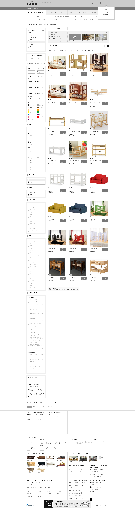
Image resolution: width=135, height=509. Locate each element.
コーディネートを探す (58, 12)
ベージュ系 (32, 109)
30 (51, 288)
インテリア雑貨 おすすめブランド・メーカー (98, 476)
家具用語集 (92, 491)
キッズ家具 (51, 34)
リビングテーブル (79, 443)
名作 (37, 394)
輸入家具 (37, 393)
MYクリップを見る (107, 16)
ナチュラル (32, 386)
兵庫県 (45, 487)
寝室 (89, 461)
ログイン (100, 5)
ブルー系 (31, 114)
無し (31, 98)
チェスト (46, 448)
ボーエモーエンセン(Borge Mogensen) (76, 498)
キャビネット (47, 449)
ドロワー (80, 469)
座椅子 (55, 441)
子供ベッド (32, 42)
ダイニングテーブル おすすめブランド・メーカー (98, 472)
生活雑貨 (67, 19)
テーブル (42, 16)
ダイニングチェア (57, 442)
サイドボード (71, 471)
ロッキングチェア (57, 443)
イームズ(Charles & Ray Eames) (74, 488)
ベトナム (58, 416)
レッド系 (41, 116)
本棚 (54, 447)
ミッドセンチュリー (33, 389)
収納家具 (57, 16)
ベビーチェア (32, 49)
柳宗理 (70, 482)
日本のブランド (51, 406)
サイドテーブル (88, 441)
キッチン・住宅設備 (82, 19)
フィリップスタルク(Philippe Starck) (75, 493)
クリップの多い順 (59, 289)
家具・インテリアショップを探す (79, 12)
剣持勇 (76, 482)
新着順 (65, 289)
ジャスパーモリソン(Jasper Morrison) (75, 495)
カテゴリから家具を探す (32, 437)
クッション (39, 496)
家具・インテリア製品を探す (37, 12)
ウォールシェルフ (82, 472)
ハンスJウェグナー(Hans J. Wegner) (75, 492)
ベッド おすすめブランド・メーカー (96, 471)
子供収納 (31, 44)
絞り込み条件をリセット (38, 63)
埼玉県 (36, 487)
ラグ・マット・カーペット (32, 19)
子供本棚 (31, 46)
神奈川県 (32, 487)
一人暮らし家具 (71, 469)
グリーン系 (41, 112)
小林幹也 (70, 487)
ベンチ (64, 441)
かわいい (33, 390)
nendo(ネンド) (71, 485)
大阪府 (41, 487)
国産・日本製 (32, 192)
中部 (31, 486)
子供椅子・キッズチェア (34, 35)
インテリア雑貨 (74, 19)
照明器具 (67, 16)
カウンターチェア (48, 443)
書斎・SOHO (101, 457)
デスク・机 (47, 16)
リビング (70, 461)
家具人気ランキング (95, 484)
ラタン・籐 (33, 394)
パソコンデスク (101, 441)
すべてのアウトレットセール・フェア (33, 482)
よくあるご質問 (95, 505)
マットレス (33, 447)
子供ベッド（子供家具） (42, 406)
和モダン (39, 389)
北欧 (28, 386)
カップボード (81, 471)
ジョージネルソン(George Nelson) (75, 490)
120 (55, 288)
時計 (81, 16)
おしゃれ (37, 390)
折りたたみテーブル (88, 442)
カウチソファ (33, 441)
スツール (46, 441)
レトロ (39, 386)
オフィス (100, 459)
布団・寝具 (49, 493)
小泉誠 (83, 485)
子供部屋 (100, 456)
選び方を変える (41, 68)
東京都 (28, 487)
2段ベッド (33, 448)
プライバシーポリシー (104, 505)
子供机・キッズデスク (34, 37)
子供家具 (62, 16)
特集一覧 (105, 32)
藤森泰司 (77, 485)
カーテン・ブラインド (74, 16)
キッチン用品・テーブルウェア (45, 19)
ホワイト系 (32, 107)
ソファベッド (33, 442)
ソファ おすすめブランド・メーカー (96, 469)
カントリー (35, 387)
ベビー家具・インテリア (53, 36)
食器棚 (55, 448)
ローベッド (71, 472)
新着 (27, 16)
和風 (31, 387)
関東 (27, 486)
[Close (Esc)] (91, 499)
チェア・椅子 (36, 16)
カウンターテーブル (79, 442)
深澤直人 (83, 482)
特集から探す (93, 19)
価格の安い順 (69, 289)
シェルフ (55, 449)
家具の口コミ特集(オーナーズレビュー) (99, 487)
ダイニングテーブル (79, 441)
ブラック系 (32, 105)
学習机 (31, 39)
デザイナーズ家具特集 (94, 489)
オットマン (47, 442)
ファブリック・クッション (59, 19)
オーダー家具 (32, 393)
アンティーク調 (29, 460)
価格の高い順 (75, 289)
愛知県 (49, 487)
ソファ (31, 16)
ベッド (52, 16)
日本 (48, 416)
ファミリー (51, 38)
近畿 (36, 486)
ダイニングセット (60, 491)
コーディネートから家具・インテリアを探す (79, 453)
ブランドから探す (94, 16)
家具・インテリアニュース (97, 482)
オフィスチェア (65, 442)
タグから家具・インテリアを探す (76, 465)
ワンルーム (100, 458)
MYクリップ (106, 5)
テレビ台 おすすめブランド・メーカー (96, 474)
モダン (36, 386)
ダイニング (81, 461)
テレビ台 (46, 447)
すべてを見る (62, 41)
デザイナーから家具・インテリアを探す (78, 480)
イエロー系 (32, 112)
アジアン (28, 466)
